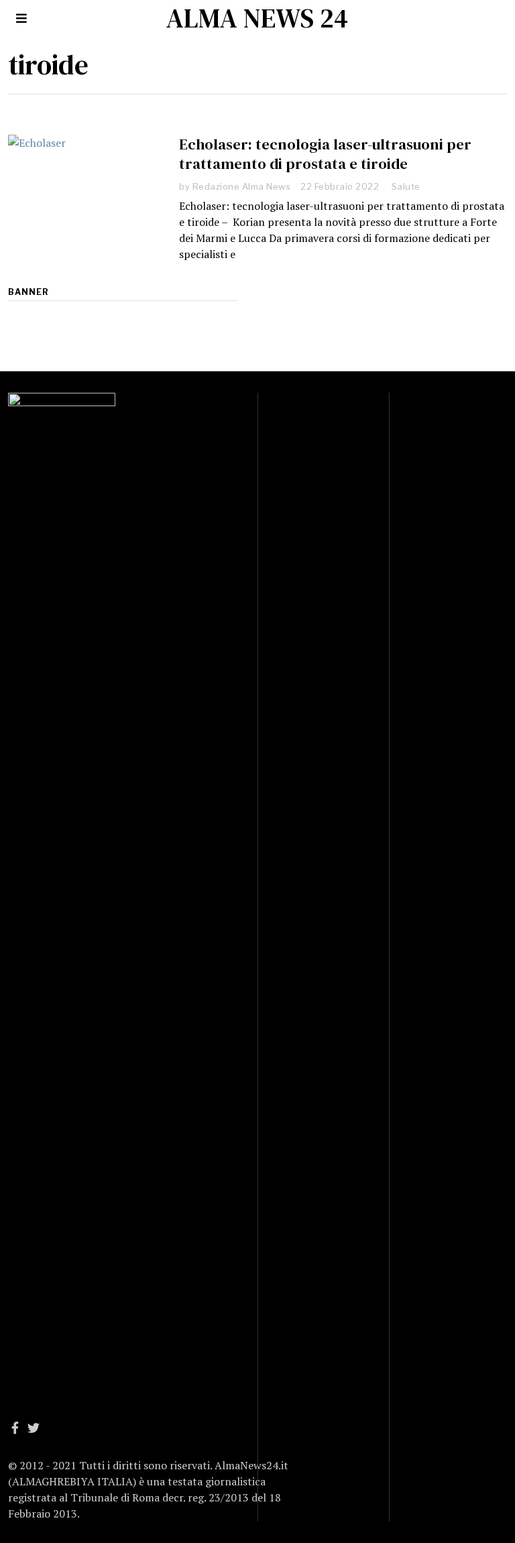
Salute (406, 186)
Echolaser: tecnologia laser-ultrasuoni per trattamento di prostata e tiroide (325, 154)
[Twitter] (33, 1428)
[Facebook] (15, 1428)
